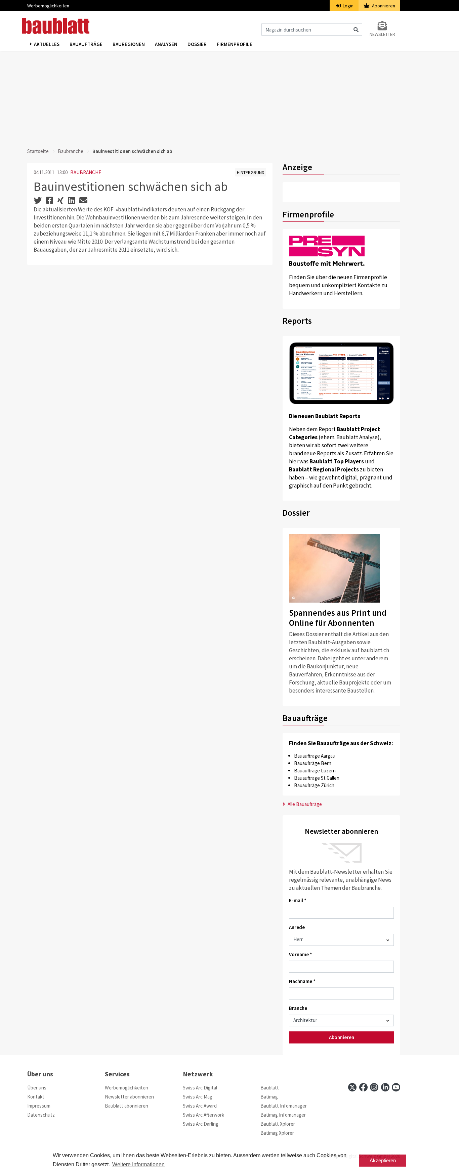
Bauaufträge (86, 44)
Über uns (36, 1087)
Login (347, 6)
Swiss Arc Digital (200, 1087)
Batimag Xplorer (277, 1133)
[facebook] (363, 1087)
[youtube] (396, 1087)
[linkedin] (385, 1087)
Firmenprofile (234, 44)
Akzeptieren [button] (383, 1160)
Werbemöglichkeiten (48, 6)
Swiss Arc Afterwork (203, 1115)
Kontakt (35, 1096)
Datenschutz (41, 1115)
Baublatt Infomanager (283, 1106)
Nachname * (302, 981)
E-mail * (297, 900)
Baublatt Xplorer (277, 1124)
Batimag (269, 1096)
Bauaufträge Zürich (314, 785)
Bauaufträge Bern (312, 763)
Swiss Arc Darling (200, 1124)
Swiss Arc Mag (197, 1096)
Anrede (297, 927)
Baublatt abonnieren (126, 1106)
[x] (352, 1087)
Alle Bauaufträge (304, 804)
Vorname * (300, 954)
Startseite (38, 151)
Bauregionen (129, 44)
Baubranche (70, 151)
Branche (298, 1008)
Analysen (166, 44)
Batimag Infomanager (283, 1115)
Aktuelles (46, 44)
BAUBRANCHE (85, 172)
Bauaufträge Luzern (315, 770)
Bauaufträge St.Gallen (316, 778)
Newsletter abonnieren (129, 1096)
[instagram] (374, 1087)
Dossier (197, 44)
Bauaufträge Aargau (314, 756)
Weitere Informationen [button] (138, 1164)
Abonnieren (383, 6)
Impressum (38, 1106)
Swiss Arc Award (200, 1106)
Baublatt (269, 1087)
